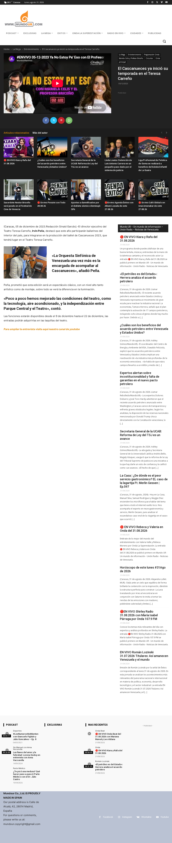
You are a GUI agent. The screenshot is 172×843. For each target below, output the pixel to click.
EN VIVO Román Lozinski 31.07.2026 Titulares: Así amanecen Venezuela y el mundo (144, 655)
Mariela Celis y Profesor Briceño (131, 58)
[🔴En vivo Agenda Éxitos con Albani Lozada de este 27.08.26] (120, 189)
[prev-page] (161, 133)
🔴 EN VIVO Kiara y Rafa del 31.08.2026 (138, 238)
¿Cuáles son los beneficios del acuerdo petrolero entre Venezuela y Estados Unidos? (52, 163)
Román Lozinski (102, 761)
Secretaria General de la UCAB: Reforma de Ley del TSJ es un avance (84, 163)
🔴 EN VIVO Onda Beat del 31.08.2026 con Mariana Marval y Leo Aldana (108, 736)
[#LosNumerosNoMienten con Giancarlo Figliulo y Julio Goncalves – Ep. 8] (7, 733)
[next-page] (166, 133)
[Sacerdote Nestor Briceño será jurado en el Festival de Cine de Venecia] (19, 189)
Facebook (108, 817)
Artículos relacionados (16, 132)
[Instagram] (152, 2)
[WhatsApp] (69, 120)
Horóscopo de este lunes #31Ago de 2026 (143, 569)
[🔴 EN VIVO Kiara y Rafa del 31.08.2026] (19, 147)
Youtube (165, 817)
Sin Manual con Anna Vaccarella (22, 748)
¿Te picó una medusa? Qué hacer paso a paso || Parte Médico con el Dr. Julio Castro (26, 775)
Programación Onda (151, 54)
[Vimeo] (162, 2)
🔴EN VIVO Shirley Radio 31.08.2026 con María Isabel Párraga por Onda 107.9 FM (139, 615)
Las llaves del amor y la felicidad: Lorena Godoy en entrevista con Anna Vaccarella (26, 756)
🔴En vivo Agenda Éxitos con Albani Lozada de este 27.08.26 (119, 205)
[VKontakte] (138, 817)
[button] (164, 41)
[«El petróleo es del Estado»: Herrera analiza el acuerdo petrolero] (89, 764)
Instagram (127, 817)
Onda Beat (100, 731)
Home (7, 49)
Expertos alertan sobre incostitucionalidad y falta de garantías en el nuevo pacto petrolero (139, 378)
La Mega (17, 49)
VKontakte (146, 817)
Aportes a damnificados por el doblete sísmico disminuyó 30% (85, 205)
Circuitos (149, 58)
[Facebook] (148, 2)
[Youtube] (166, 2)
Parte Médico (19, 768)
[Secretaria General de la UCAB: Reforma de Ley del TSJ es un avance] (86, 147)
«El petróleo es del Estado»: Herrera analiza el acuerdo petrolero (138, 277)
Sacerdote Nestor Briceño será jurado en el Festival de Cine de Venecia (18, 205)
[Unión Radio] (23, 18)
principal (122, 62)
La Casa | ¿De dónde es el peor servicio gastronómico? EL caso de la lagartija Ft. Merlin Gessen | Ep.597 (144, 481)
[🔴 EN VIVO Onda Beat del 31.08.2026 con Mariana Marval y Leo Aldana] (89, 733)
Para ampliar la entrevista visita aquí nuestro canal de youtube (42, 329)
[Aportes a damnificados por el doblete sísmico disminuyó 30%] (86, 189)
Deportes (17, 731)
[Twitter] (157, 2)
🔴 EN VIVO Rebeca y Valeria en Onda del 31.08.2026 (141, 528)
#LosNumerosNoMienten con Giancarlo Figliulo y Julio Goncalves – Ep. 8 (25, 736)
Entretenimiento (31, 49)
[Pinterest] (61, 120)
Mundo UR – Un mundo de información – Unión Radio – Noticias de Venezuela (141, 228)
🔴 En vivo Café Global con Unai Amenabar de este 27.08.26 (151, 205)
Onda (158, 58)
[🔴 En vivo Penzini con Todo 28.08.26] (52, 189)
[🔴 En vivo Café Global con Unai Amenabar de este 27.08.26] (153, 189)
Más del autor (40, 132)
